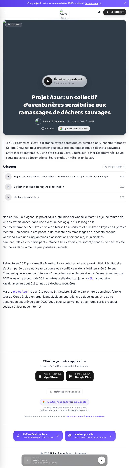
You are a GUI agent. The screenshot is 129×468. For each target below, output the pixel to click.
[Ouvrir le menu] (6, 12)
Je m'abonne (93, 3)
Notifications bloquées (64, 392)
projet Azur (21, 291)
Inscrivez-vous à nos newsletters (85, 416)
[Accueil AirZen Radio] (64, 12)
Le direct (115, 12)
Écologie (14, 24)
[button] (65, 460)
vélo (91, 278)
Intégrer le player (116, 166)
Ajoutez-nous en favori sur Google (66, 402)
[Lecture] (101, 460)
